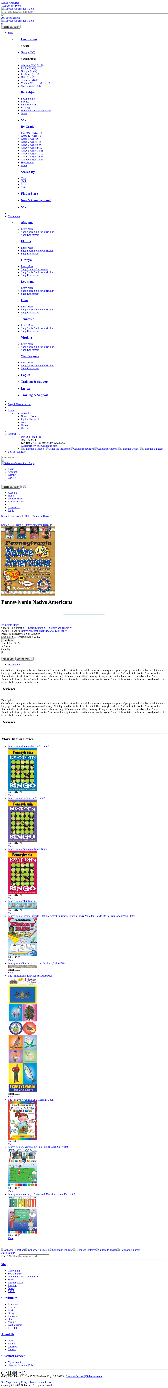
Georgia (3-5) (28, 52)
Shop (10, 32)
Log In (25, 375)
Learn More (27, 229)
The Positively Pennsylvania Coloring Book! (31, 1099)
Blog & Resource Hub (19, 404)
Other (24, 113)
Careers (25, 428)
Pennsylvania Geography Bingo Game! (28, 746)
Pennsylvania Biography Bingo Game (27, 849)
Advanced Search (10, 17)
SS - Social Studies (33, 627)
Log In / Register (10, 2)
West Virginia (30, 356)
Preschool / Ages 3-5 (31, 132)
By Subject (28, 92)
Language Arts (28, 104)
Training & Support (34, 381)
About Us (26, 413)
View (10, 795)
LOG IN (12, 1327)
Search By (28, 172)
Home (11, 495)
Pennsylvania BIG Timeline (22, 901)
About (11, 410)
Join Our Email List (31, 436)
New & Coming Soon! (36, 200)
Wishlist (12, 474)
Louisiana (27, 281)
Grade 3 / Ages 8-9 (31, 144)
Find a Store (29, 193)
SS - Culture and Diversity (58, 627)
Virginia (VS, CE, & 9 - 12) (35, 83)
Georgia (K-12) (29, 71)
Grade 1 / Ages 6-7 (31, 138)
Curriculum (29, 39)
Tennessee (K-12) (30, 80)
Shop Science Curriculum (34, 269)
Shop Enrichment (30, 234)
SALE (11, 1291)
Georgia (26, 260)
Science (25, 101)
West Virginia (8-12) (31, 86)
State (23, 187)
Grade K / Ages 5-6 (31, 135)
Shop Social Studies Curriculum (37, 231)
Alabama (27, 222)
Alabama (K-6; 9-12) (32, 65)
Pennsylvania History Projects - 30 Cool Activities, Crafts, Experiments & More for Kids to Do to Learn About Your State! (71, 916)
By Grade (27, 126)
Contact (6, 5)
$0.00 (16, 5)
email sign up (8, 1252)
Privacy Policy (20, 1382)
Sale (24, 120)
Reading (25, 107)
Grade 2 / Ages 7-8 (31, 141)
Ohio (24, 300)
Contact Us (14, 434)
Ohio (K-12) (27, 77)
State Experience (58, 630)
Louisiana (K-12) (30, 74)
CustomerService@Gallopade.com (39, 445)
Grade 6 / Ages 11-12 (32, 153)
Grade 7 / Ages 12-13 (32, 156)
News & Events (29, 416)
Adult (24, 165)
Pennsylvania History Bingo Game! (26, 798)
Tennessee (27, 319)
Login (11, 469)
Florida (26, 241)
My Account (14, 1362)
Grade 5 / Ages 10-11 (32, 150)
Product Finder (15, 498)
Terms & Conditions (40, 1382)
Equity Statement (30, 419)
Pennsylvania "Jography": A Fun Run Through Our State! (38, 1147)
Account (12, 472)
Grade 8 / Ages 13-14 (32, 159)
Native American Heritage (38, 516)
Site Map (6, 1382)
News (11, 1340)
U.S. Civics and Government (36, 110)
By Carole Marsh (10, 625)
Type (23, 178)
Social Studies (28, 98)
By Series (16, 516)
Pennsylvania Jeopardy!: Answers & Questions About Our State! (41, 1194)
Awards (25, 422)
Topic (24, 181)
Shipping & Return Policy (21, 1365)
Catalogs (25, 425)
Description (14, 664)
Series (24, 184)
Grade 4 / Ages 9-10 (31, 147)
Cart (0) (12, 477)
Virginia (26, 337)
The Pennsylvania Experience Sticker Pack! (30, 975)
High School (27, 162)
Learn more (14, 1304)
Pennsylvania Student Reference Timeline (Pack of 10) (36, 963)
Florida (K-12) (28, 68)
